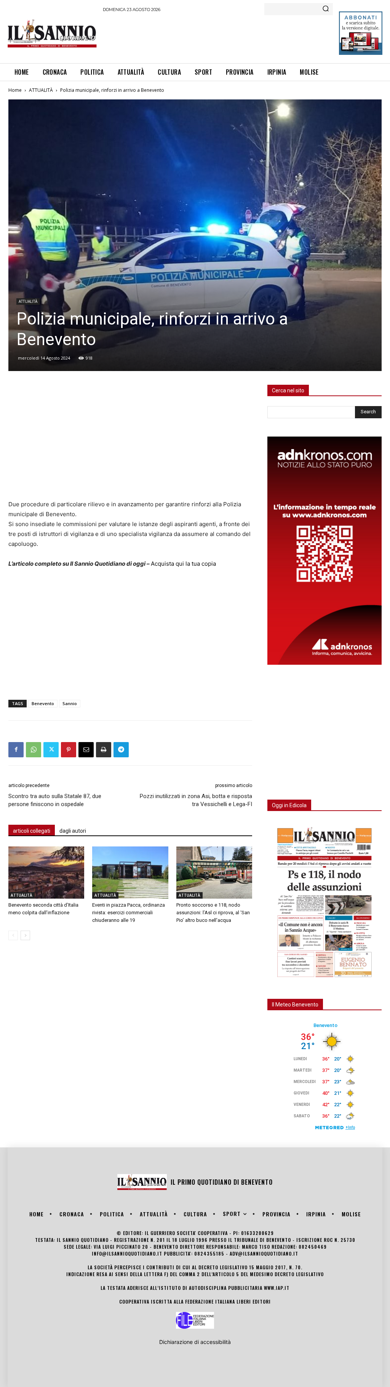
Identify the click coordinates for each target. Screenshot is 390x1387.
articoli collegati (31, 831)
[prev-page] (13, 935)
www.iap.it (276, 1288)
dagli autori (72, 831)
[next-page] (25, 935)
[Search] (325, 9)
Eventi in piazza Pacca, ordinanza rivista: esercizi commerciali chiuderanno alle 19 (128, 912)
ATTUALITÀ (41, 90)
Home (15, 90)
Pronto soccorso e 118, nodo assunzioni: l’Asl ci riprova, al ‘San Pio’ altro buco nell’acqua (213, 912)
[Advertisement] (241, 36)
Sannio (69, 703)
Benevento (43, 703)
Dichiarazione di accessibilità (195, 1342)
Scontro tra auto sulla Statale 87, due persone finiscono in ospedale (54, 800)
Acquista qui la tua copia (183, 563)
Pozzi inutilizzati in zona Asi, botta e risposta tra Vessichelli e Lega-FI (196, 800)
